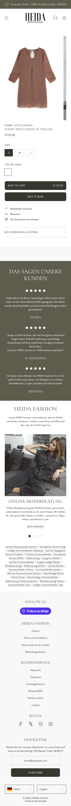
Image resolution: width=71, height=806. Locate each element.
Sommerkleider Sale (19, 584)
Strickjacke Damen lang (52, 546)
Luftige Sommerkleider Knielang (25, 550)
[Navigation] (6, 17)
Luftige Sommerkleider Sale (48, 584)
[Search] (55, 17)
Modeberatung (13, 565)
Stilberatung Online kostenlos (21, 581)
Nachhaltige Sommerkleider (43, 577)
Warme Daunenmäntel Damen (24, 573)
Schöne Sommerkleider (38, 554)
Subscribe (35, 772)
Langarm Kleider (51, 558)
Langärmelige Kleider (48, 562)
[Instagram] (40, 724)
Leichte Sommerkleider (21, 562)
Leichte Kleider (56, 565)
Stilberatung (33, 558)
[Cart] (64, 17)
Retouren (15, 214)
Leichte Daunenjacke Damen (21, 546)
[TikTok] (50, 724)
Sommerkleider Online (20, 569)
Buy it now (35, 196)
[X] (30, 724)
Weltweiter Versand (21, 208)
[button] (29, 536)
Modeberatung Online (52, 581)
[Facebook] (20, 724)
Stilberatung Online (34, 565)
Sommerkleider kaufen (48, 569)
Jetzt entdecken (35, 526)
